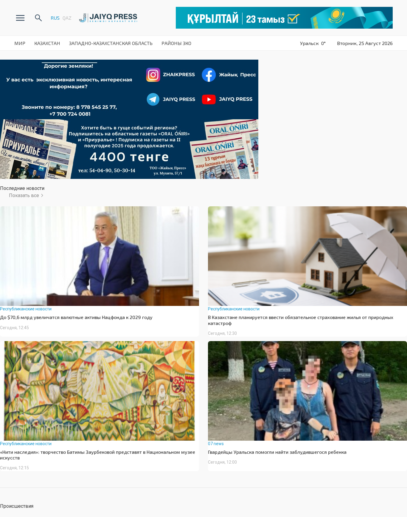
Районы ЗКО (176, 43)
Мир (19, 43)
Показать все (24, 195)
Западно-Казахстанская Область (111, 43)
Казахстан (47, 43)
